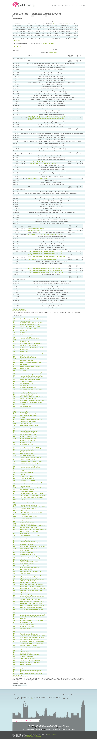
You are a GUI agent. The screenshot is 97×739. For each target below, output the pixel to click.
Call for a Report (24, 349)
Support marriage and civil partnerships (29, 639)
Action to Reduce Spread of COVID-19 (29, 324)
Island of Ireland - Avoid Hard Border (28, 480)
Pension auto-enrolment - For (27, 537)
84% (14, 449)
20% (14, 527)
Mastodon (65, 698)
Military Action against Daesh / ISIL (28, 508)
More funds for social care (26, 518)
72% (14, 535)
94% (14, 482)
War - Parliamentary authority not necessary (30, 669)
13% (14, 370)
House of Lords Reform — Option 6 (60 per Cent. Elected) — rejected (45, 268)
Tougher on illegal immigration (27, 649)
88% (14, 404)
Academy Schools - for (25, 320)
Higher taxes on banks (25, 442)
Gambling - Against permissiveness (28, 430)
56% (14, 480)
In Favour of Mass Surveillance (27, 459)
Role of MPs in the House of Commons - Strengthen (32, 620)
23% (14, 362)
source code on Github (52, 734)
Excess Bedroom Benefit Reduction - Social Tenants (32, 400)
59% (14, 552)
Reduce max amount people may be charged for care (33, 575)
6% (14, 432)
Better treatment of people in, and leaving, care (31, 343)
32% (14, 430)
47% (14, 652)
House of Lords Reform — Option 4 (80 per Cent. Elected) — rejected (45, 270)
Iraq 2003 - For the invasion (26, 476)
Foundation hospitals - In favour (27, 410)
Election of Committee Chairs (35, 230)
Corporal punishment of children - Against (30, 366)
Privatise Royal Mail (24, 550)
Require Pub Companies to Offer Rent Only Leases (32, 605)
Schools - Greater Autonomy (27, 624)
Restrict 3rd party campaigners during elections (31, 609)
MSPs (66, 5)
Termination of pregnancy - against (28, 645)
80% (14, 341)
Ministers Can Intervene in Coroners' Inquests (31, 512)
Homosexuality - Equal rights (27, 449)
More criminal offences (25, 514)
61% (14, 514)
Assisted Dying (23, 332)
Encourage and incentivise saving (28, 387)
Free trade (22, 417)
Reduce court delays (25, 573)
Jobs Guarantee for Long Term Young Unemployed (32, 482)
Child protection (23, 355)
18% (14, 387)
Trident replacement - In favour (27, 658)
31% (14, 651)
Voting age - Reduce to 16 (26, 668)
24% (14, 567)
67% (14, 429)
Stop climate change (25, 632)
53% (14, 442)
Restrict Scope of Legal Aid (26, 611)
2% (14, 626)
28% (14, 468)
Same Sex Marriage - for (26, 622)
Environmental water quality (26, 394)
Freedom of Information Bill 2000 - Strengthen (31, 419)
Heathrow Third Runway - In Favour (28, 434)
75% (14, 332)
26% (14, 611)
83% (14, 453)
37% (14, 607)
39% (14, 419)
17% (14, 578)
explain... (54, 23)
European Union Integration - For (28, 398)
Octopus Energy (31, 726)
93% (14, 542)
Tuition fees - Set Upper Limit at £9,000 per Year (31, 660)
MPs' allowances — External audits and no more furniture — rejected (45, 234)
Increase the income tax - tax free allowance (30, 466)
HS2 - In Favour (23, 451)
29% (14, 614)
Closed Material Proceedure (26, 360)
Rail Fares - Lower (24, 565)
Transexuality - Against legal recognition (29, 654)
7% (14, 544)
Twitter (76, 5)
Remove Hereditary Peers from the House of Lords (32, 601)
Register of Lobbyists (25, 592)
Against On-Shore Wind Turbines (28, 328)
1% (14, 584)
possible (55, 52)
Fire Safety (22, 404)
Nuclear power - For (24, 533)
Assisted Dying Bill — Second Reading (37, 178)
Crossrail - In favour (24, 368)
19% (14, 470)
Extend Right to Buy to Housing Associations (31, 402)
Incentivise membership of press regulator (30, 463)
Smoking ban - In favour (25, 628)
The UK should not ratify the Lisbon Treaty (30, 647)
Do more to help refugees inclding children (30, 379)
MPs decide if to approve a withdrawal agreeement (32, 525)
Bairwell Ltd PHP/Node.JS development (33, 736)
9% (14, 478)
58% (14, 501)
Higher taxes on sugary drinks (27, 444)
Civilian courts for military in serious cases (30, 358)
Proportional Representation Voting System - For (31, 556)
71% (14, 633)
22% (14, 582)
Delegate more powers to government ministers (31, 374)
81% (14, 510)
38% (14, 330)
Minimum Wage (23, 510)
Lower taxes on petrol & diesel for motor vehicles (32, 493)
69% (14, 347)
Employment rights (24, 385)
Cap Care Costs (24, 351)
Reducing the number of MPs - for (28, 582)
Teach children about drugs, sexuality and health (31, 643)
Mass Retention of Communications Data (30, 501)
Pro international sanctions (26, 552)
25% (14, 413)
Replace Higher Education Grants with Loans (31, 603)
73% (14, 324)
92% (14, 421)
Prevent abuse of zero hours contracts (29, 548)
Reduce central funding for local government (30, 571)
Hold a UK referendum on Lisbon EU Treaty (30, 448)
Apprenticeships (24, 330)
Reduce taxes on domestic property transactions (32, 578)
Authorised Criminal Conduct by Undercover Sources (33, 336)
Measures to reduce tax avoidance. (28, 503)
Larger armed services (25, 485)
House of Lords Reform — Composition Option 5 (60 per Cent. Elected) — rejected (46, 254)
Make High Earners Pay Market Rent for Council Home (33, 495)
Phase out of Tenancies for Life (27, 539)
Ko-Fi (61, 729)
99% (14, 476)
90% (14, 322)
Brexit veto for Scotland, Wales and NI (29, 345)
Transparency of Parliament (26, 656)
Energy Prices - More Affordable (27, 391)
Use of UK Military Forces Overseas (29, 666)
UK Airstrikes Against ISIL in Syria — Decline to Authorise (42, 163)
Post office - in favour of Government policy (30, 542)
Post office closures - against (27, 544)
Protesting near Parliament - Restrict (29, 561)
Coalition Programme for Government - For (30, 362)
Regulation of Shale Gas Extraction (28, 597)
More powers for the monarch (27, 522)
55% (14, 641)
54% (14, 417)
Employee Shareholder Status (27, 383)
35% (14, 554)
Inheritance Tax (23, 474)
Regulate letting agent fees (26, 594)
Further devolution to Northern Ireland (29, 425)
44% (14, 503)
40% (14, 559)
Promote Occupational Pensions (28, 554)
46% (14, 588)
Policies (71, 5)
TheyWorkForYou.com (48, 43)
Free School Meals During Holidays (28, 415)
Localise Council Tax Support (27, 491)
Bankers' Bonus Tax (24, 341)
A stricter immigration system (27, 317)
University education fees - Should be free (30, 662)
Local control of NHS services (27, 489)
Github (44, 729)
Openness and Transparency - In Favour (30, 535)
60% (14, 520)
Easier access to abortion (26, 381)
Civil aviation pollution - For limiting (28, 356)
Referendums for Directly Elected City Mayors (31, 590)
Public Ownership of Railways (27, 563)
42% (14, 328)
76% (14, 457)
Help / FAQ (82, 5)
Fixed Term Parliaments (25, 406)
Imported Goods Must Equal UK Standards (30, 457)
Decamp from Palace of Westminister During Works (32, 372)
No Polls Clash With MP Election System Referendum (33, 529)
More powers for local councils (27, 520)
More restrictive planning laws (27, 523)
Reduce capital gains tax (26, 569)
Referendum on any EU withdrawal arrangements (32, 586)
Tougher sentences (24, 651)
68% (14, 391)
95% (14, 364)
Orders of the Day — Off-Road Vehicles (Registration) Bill (42, 259)
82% (14, 533)
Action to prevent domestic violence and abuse (31, 322)
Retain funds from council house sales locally (31, 613)
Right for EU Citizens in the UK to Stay (29, 616)
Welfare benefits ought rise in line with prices (30, 671)
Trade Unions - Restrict (25, 652)
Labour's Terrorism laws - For (27, 484)
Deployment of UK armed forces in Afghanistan (31, 375)
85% (14, 594)
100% (14, 339)
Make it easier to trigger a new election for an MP (32, 497)
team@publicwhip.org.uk (32, 735)
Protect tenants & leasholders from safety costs (31, 558)
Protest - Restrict (24, 559)
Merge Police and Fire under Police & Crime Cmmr (32, 506)
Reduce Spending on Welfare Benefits (29, 577)
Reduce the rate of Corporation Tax (28, 580)
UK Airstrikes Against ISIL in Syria (36, 161)
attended (51, 52)
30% (14, 317)
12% (14, 320)
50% (14, 345)
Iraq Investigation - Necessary (27, 478)
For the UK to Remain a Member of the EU (30, 408)
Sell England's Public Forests (27, 626)
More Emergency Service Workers (28, 516)
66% (14, 628)
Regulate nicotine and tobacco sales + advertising (32, 595)
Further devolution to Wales (26, 429)
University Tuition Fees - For (26, 664)
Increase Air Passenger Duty (27, 465)
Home (49, 5)
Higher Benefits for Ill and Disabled (28, 436)
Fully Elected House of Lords (27, 423)
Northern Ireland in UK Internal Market (29, 531)
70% (14, 472)
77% (14, 349)
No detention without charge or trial (28, 527)
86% (14, 381)
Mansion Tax (23, 499)
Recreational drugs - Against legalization (29, 567)
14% (14, 319)
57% (14, 668)
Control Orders (23, 364)
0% (14, 351)
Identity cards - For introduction (27, 455)
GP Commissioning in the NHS (27, 432)
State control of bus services (27, 630)
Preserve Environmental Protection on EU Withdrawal (33, 546)
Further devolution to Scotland (27, 427)
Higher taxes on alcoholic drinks (27, 440)
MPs (59, 5)
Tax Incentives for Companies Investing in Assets (32, 641)
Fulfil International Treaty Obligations (28, 421)
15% (14, 400)
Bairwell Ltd (30, 698)
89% (14, 622)
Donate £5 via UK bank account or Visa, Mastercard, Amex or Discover (48, 728)
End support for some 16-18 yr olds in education (31, 389)
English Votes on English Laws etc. (28, 393)
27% (14, 374)
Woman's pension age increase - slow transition (31, 673)
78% (14, 355)
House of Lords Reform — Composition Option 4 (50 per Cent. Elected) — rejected (46, 257)
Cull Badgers (23, 370)
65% (14, 408)
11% (14, 396)
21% (14, 336)
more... (26, 675)
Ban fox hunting (23, 339)
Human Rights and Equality (26, 453)
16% (14, 338)
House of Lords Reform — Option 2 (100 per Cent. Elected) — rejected (45, 272)
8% (14, 353)
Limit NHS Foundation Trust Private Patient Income (32, 487)
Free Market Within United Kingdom (28, 413)
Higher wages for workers (26, 446)
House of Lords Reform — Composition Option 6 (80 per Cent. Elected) (45, 251)
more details (56, 21)
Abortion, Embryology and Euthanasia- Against (31, 319)
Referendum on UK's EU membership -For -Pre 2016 (33, 588)
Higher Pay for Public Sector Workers (29, 438)
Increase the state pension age (27, 468)
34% (14, 466)
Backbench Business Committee (36, 228)
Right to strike (23, 618)
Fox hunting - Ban (24, 411)
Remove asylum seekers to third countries (30, 599)
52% (14, 385)
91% (14, 326)
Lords (62, 5)
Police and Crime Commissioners (28, 540)
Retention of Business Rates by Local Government (32, 614)
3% (14, 402)
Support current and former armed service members (32, 635)
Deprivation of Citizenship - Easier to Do (29, 377)
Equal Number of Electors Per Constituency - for (31, 396)
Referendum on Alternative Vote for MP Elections (32, 584)
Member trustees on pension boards (28, 504)
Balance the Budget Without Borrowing (29, 338)
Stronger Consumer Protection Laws (29, 633)
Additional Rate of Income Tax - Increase (30, 326)
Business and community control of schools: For (31, 347)
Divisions (54, 5)
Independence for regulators (26, 472)
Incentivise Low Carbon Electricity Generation (31, 461)
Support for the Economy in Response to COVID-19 (32, 637)
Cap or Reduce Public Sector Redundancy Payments (33, 353)
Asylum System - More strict (27, 334)
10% (14, 495)
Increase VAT (23, 470)
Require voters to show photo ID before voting (31, 607)
